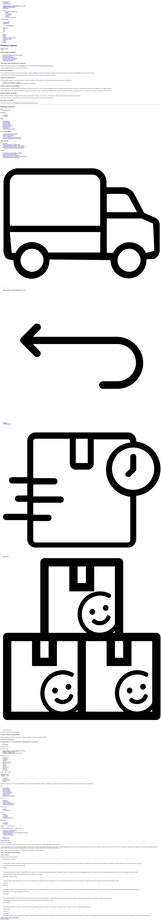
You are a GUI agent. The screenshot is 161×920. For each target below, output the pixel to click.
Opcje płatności (9, 14)
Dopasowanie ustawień (16, 852)
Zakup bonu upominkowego (8, 57)
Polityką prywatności (28, 850)
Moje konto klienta (7, 124)
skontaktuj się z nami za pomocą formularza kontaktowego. (26, 102)
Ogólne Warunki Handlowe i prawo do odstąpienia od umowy (15, 832)
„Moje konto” (35, 72)
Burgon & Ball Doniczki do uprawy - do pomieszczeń (14, 146)
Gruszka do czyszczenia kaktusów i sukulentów (12, 152)
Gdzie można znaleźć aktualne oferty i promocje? (13, 55)
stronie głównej (23, 65)
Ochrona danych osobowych (8, 831)
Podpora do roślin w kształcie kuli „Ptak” (11, 155)
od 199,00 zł (14, 5)
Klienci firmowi (6, 127)
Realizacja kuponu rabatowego (9, 59)
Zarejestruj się (6, 801)
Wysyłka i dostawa (7, 123)
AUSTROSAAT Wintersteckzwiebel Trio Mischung (13, 147)
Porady (4, 809)
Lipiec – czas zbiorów (7, 136)
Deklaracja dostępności (7, 833)
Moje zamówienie (6, 122)
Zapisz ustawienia (4, 917)
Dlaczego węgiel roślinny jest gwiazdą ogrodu (12, 138)
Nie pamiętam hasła (7, 802)
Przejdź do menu (6, 1)
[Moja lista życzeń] (4, 30)
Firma (4, 837)
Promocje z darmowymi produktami (10, 58)
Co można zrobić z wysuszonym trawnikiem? (12, 137)
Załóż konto (5, 27)
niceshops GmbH (9, 828)
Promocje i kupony (7, 126)
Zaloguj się (5, 800)
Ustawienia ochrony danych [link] (8, 834)
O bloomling (5, 815)
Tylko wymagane (8, 852)
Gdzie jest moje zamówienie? (11, 11)
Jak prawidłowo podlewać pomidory (10, 133)
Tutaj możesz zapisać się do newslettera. (45, 65)
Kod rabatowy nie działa (8, 60)
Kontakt (7, 16)
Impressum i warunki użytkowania (10, 830)
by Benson (5, 143)
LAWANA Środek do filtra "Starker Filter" (11, 144)
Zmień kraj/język (11, 826)
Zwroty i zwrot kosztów (8, 125)
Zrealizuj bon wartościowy (8, 804)
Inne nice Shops (6, 838)
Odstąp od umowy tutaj (5, 840)
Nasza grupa (5, 816)
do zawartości (5, 2)
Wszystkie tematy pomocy (11, 17)
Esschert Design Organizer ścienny (10, 154)
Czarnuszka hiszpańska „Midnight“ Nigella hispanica (13, 145)
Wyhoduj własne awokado (8, 135)
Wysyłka (6, 8)
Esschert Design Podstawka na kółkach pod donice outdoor (15, 156)
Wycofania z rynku (7, 810)
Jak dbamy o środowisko (8, 817)
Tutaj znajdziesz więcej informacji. (7, 739)
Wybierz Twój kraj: (4, 48)
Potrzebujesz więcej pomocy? (9, 129)
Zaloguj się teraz (6, 23)
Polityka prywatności (5, 854)
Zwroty (7, 12)
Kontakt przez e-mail (6, 110)
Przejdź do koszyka (7, 3)
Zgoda (2, 852)
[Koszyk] (81, 32)
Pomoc (4, 10)
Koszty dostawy (9, 13)
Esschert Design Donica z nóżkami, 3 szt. (11, 157)
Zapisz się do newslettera (8, 56)
